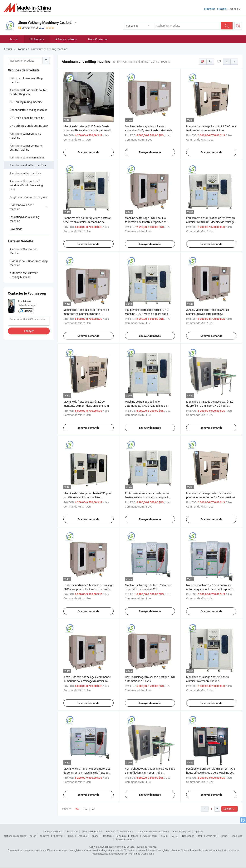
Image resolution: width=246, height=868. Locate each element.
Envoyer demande (88, 152)
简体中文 (44, 835)
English (32, 835)
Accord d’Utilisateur (92, 831)
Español (95, 835)
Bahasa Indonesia (125, 839)
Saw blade (16, 229)
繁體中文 (58, 835)
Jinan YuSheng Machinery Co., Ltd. (45, 23)
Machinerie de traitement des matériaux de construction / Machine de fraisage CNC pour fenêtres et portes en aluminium (88, 772)
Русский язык (149, 835)
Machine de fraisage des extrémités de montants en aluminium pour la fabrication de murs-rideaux (86, 314)
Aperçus (199, 831)
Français (82, 835)
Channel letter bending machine (28, 110)
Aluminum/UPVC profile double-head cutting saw (28, 92)
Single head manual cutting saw (29, 197)
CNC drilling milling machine (26, 102)
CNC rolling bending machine (27, 118)
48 (93, 809)
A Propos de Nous (66, 39)
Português (121, 835)
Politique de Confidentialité (120, 831)
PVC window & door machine (21, 207)
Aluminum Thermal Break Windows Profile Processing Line (26, 185)
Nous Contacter (97, 39)
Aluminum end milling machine (28, 165)
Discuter (28, 310)
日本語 (70, 835)
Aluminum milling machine (25, 173)
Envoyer (29, 331)
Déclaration (72, 831)
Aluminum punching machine (27, 157)
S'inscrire (221, 8)
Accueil (14, 39)
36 (85, 809)
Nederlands (188, 835)
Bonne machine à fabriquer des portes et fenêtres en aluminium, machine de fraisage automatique (87, 222)
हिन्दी (200, 835)
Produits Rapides (182, 831)
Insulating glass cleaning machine (24, 219)
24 (77, 809)
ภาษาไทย (211, 835)
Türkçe (223, 835)
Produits (39, 39)
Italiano (134, 835)
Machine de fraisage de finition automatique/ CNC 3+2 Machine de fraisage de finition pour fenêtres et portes (150, 405)
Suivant (228, 809)
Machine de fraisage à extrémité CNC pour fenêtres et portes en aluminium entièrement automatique (211, 130)
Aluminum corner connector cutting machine (26, 147)
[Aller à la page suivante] (234, 62)
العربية (175, 835)
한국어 (164, 835)
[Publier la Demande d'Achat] (238, 25)
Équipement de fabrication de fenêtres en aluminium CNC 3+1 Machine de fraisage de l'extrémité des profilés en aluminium (210, 222)
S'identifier (209, 8)
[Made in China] (28, 7)
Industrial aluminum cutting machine (26, 80)
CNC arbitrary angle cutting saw (29, 125)
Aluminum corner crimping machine (25, 135)
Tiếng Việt (236, 835)
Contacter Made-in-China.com (153, 831)
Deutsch (107, 835)
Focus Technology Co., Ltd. (121, 846)
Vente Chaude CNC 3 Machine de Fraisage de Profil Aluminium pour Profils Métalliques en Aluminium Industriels (150, 772)
